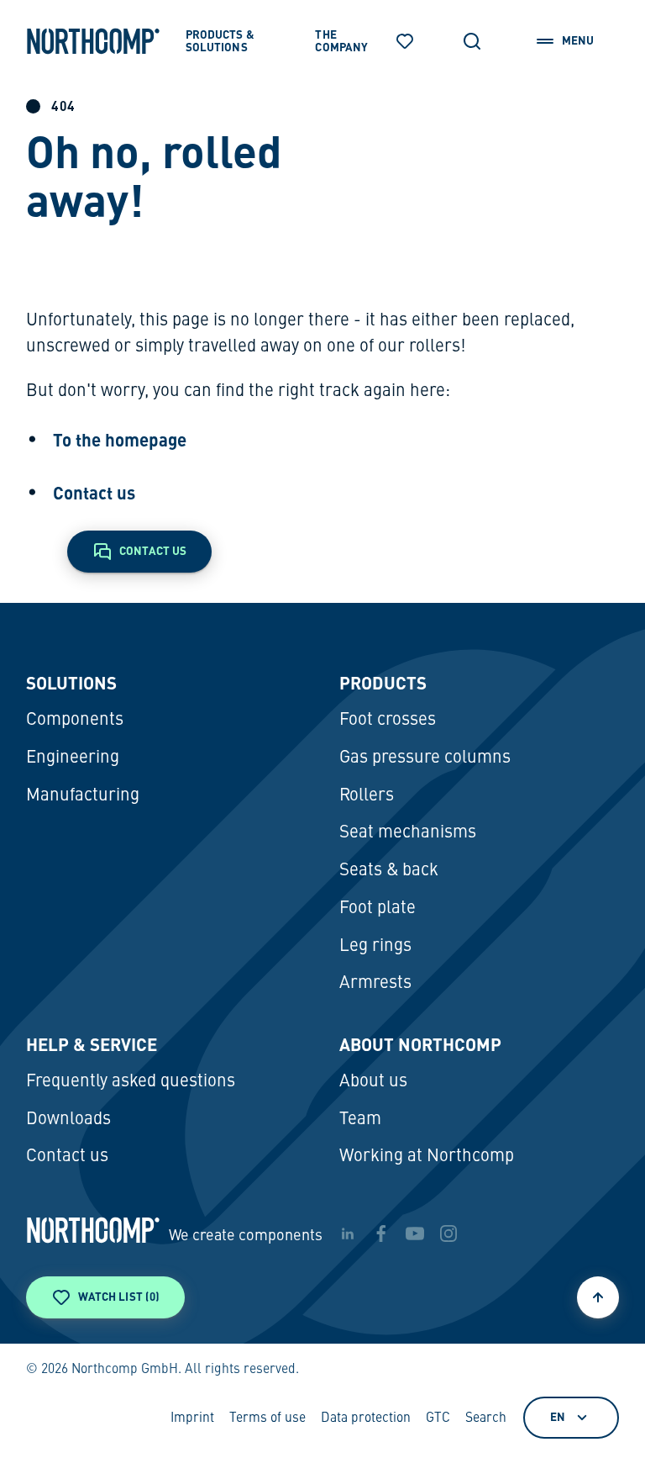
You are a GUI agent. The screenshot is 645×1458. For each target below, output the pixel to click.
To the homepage (119, 440)
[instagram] (448, 1233)
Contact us (94, 493)
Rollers (366, 796)
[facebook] (381, 1233)
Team (360, 1119)
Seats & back (388, 871)
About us (373, 1082)
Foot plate (377, 908)
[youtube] (415, 1233)
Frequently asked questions (130, 1082)
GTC (438, 1418)
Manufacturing (82, 796)
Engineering (72, 758)
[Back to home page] (93, 41)
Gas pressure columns (425, 758)
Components (74, 720)
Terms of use (267, 1418)
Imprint (192, 1418)
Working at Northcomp (426, 1156)
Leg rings (375, 946)
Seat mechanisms (407, 833)
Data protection (366, 1418)
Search (485, 1418)
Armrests (375, 983)
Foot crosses (387, 720)
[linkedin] (347, 1233)
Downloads (68, 1119)
